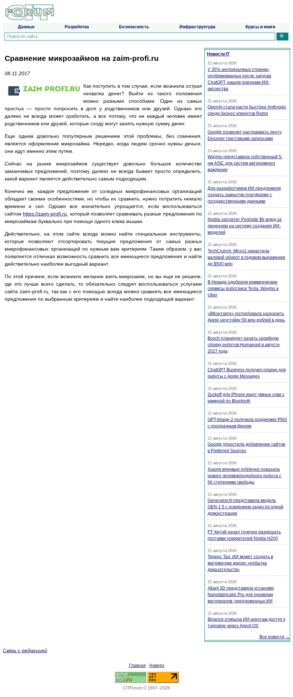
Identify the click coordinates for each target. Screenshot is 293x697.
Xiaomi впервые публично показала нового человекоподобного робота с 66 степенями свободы (244, 476)
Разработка (77, 26)
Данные (26, 26)
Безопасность (134, 26)
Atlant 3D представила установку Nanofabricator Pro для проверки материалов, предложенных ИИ (241, 595)
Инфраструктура (197, 26)
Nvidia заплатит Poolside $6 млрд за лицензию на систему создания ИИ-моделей (245, 226)
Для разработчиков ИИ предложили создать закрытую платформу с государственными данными (244, 195)
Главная (137, 665)
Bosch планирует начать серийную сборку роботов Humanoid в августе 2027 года (244, 345)
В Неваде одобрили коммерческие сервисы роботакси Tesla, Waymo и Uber (243, 288)
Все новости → (274, 636)
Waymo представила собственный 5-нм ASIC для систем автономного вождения (245, 163)
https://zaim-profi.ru (45, 214)
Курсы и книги (260, 26)
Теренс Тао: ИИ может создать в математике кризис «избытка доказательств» (240, 563)
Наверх (156, 665)
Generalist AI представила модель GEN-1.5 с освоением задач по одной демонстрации (245, 507)
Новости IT (218, 54)
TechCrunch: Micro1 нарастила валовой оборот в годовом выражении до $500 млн (246, 257)
